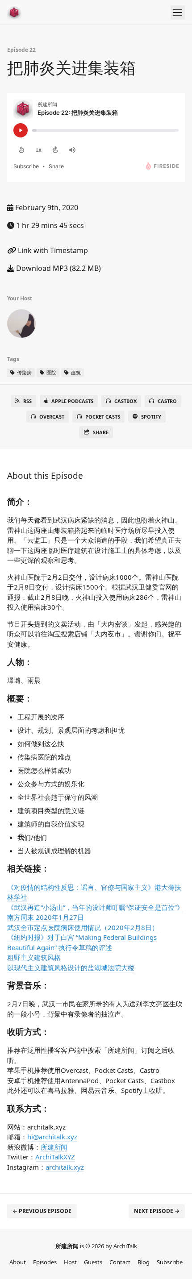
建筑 (75, 372)
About (17, 1262)
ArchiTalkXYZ (55, 1156)
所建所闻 (54, 1146)
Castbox (125, 401)
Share (101, 432)
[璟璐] (21, 325)
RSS (27, 401)
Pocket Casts (102, 416)
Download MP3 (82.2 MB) (57, 268)
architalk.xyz (65, 1167)
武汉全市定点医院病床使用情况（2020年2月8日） (83, 927)
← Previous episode (42, 1211)
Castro (167, 401)
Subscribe (170, 1262)
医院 (50, 372)
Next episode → (156, 1211)
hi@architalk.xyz (52, 1136)
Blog (144, 1262)
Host (70, 1262)
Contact (119, 1262)
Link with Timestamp (52, 250)
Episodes (45, 1262)
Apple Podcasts (72, 401)
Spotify (151, 416)
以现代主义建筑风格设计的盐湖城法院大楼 (70, 967)
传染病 (24, 372)
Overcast (51, 416)
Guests (93, 1262)
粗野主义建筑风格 (34, 957)
